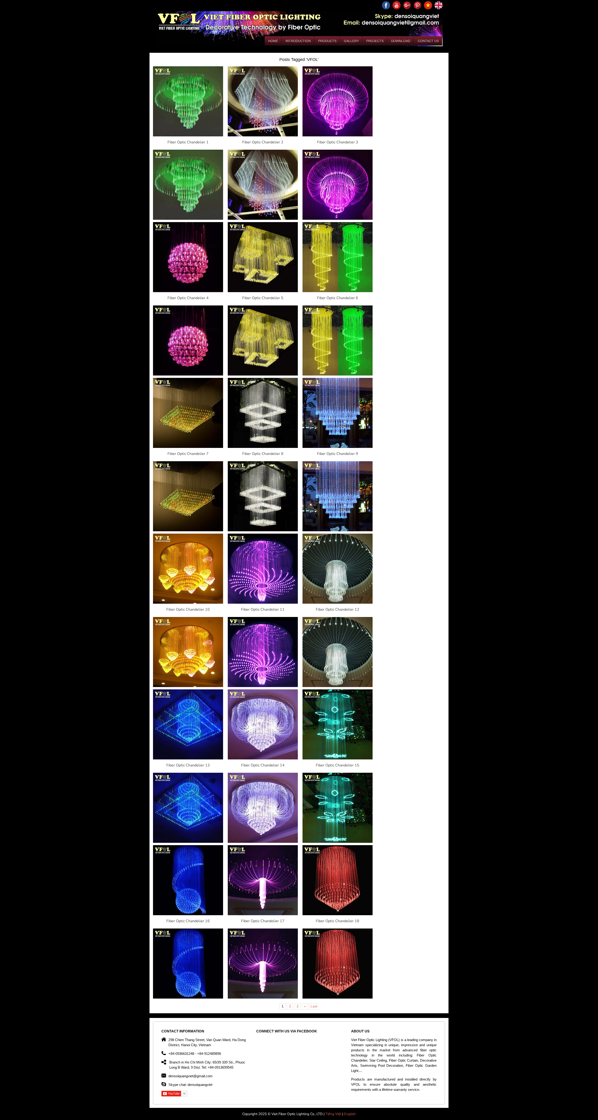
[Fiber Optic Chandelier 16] (188, 914)
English (350, 1114)
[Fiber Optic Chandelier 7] (188, 446)
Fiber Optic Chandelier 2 (262, 142)
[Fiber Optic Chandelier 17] (263, 914)
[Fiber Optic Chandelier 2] (263, 135)
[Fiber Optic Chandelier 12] (338, 602)
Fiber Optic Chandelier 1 (188, 142)
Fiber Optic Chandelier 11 (263, 609)
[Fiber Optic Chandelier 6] (338, 291)
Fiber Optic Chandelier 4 (188, 298)
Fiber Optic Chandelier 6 (337, 298)
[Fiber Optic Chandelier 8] (263, 446)
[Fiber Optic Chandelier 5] (263, 291)
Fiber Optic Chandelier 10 (188, 609)
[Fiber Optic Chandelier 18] (338, 914)
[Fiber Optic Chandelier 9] (338, 446)
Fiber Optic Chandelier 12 (337, 609)
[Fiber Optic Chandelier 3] (338, 135)
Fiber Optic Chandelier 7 (188, 453)
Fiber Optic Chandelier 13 (188, 765)
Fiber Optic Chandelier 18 (337, 921)
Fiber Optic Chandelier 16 (188, 921)
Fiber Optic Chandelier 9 (337, 453)
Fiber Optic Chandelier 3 (337, 142)
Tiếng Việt (333, 1114)
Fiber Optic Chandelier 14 (263, 765)
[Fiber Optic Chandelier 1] (188, 135)
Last (314, 1006)
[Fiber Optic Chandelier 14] (263, 758)
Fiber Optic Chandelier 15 (337, 765)
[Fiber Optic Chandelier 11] (263, 602)
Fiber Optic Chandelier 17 (263, 921)
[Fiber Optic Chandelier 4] (188, 291)
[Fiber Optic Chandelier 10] (188, 602)
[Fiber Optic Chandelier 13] (188, 758)
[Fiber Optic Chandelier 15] (338, 758)
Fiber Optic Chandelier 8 (262, 453)
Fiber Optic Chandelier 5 (262, 298)
